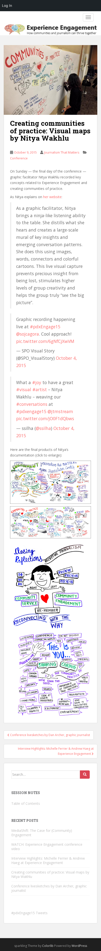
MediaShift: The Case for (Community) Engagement (41, 832)
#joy (36, 382)
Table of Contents (25, 803)
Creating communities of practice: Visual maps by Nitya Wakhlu (50, 874)
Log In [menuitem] (7, 5)
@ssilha (43, 428)
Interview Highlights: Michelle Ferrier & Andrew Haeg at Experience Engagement (48, 860)
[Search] (85, 774)
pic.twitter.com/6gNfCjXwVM (45, 341)
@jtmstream (60, 411)
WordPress (79, 946)
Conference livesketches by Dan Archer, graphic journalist (49, 888)
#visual (23, 389)
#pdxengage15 (31, 411)
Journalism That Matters (61, 152)
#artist (39, 389)
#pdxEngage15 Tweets (29, 913)
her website (52, 196)
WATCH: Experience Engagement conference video (46, 846)
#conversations (31, 404)
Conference (19, 158)
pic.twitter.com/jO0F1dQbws (45, 418)
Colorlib (47, 946)
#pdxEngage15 (45, 327)
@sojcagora (27, 334)
